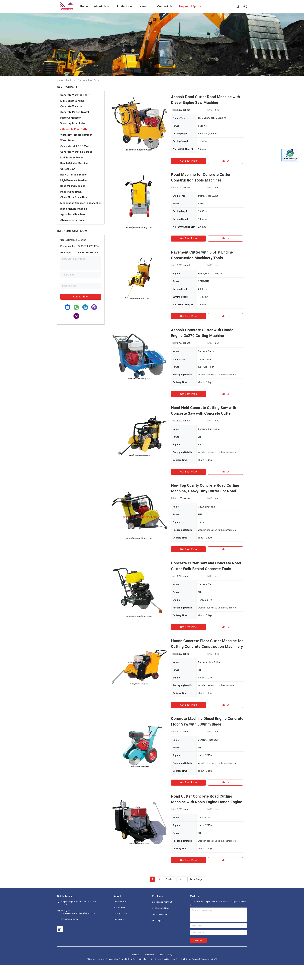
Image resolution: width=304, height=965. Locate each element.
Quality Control (120, 914)
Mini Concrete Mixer (72, 100)
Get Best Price (188, 160)
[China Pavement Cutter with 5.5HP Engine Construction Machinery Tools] (139, 278)
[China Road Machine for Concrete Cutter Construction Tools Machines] (139, 200)
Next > (169, 879)
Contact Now (80, 296)
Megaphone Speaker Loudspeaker (80, 203)
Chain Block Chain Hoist (74, 197)
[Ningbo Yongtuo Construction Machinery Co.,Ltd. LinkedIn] (60, 929)
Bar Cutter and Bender (73, 174)
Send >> (198, 941)
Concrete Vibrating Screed (76, 151)
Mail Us (226, 160)
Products (71, 80)
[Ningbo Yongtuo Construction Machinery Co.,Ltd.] (66, 6)
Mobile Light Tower (71, 157)
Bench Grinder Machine (74, 163)
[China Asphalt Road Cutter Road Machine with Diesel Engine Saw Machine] (139, 122)
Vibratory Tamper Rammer (76, 134)
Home (60, 80)
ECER (214, 959)
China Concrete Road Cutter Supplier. (103, 959)
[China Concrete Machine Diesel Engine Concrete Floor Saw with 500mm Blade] (139, 744)
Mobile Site (149, 955)
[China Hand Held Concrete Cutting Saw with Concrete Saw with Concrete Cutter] (139, 433)
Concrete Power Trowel (74, 112)
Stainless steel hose (72, 220)
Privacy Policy (166, 955)
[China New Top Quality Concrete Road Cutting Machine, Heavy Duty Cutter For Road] (139, 511)
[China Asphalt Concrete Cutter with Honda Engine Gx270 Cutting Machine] (139, 355)
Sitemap (135, 955)
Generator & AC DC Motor (76, 146)
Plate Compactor (70, 117)
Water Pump (67, 140)
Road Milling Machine (72, 186)
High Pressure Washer (73, 180)
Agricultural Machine (72, 214)
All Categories (158, 921)
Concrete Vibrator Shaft (75, 95)
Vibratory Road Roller (73, 123)
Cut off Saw (67, 168)
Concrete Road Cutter (75, 129)
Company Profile (121, 902)
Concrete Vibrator (71, 106)
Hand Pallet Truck (71, 191)
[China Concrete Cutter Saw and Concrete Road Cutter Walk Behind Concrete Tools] (139, 588)
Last (181, 879)
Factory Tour (119, 908)
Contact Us (119, 920)
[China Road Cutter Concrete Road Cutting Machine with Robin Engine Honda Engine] (139, 822)
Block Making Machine (73, 208)
